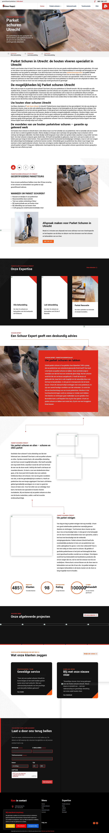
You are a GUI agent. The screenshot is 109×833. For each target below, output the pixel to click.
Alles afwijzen (21, 826)
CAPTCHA (15, 770)
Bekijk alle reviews (89, 654)
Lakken (64, 808)
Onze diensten (91, 267)
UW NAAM (17, 748)
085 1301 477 (102, 1)
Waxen (64, 810)
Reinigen (64, 812)
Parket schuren (54, 6)
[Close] (39, 811)
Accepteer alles (33, 826)
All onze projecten (89, 615)
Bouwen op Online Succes (48, 831)
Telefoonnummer (19, 755)
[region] (22, 820)
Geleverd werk (71, 6)
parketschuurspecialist (74, 72)
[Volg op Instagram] (97, 823)
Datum (14, 762)
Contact (44, 812)
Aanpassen (10, 826)
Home (42, 6)
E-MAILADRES (39, 748)
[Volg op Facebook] (94, 823)
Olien (63, 806)
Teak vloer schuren (32, 106)
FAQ (97, 6)
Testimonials (85, 6)
